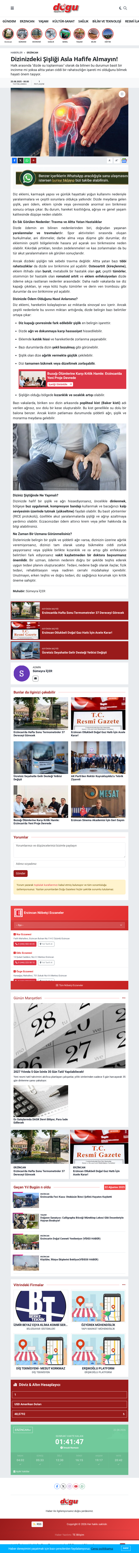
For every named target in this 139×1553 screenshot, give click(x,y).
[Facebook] (57, 1486)
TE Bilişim (78, 1534)
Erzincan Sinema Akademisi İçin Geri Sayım (97, 820)
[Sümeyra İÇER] (22, 673)
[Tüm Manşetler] (123, 998)
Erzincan (32, 52)
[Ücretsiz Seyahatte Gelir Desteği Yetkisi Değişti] (41, 757)
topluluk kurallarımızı (46, 884)
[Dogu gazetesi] (67, 8)
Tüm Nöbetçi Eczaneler (71, 985)
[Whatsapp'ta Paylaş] (27, 160)
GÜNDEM (9, 21)
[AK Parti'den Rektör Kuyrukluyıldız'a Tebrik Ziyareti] (98, 757)
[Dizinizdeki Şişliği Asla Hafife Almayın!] (69, 122)
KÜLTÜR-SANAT (63, 21)
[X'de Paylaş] (20, 160)
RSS (38, 1524)
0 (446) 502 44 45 (26, 944)
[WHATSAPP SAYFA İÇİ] (74, 177)
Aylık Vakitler (22, 1471)
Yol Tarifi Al (47, 944)
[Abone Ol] (124, 160)
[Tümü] (123, 1284)
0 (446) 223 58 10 (26, 962)
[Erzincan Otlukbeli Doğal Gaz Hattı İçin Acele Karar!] (98, 713)
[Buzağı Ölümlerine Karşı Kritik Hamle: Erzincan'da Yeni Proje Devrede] (41, 801)
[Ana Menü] (12, 8)
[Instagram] (69, 1486)
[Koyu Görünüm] (120, 8)
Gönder (20, 873)
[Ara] (125, 8)
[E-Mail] (35, 678)
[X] (63, 1486)
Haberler (17, 52)
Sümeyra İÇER (42, 671)
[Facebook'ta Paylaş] (14, 160)
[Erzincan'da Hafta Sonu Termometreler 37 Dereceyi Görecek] (41, 713)
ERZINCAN (27, 21)
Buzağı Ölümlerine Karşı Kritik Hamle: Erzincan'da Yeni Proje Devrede (36, 822)
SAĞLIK (83, 21)
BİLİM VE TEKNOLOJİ (106, 21)
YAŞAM (43, 21)
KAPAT (126, 1548)
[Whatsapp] (82, 1486)
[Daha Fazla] (33, 160)
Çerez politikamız (102, 1548)
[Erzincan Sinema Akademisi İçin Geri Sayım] (98, 801)
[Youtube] (76, 1486)
